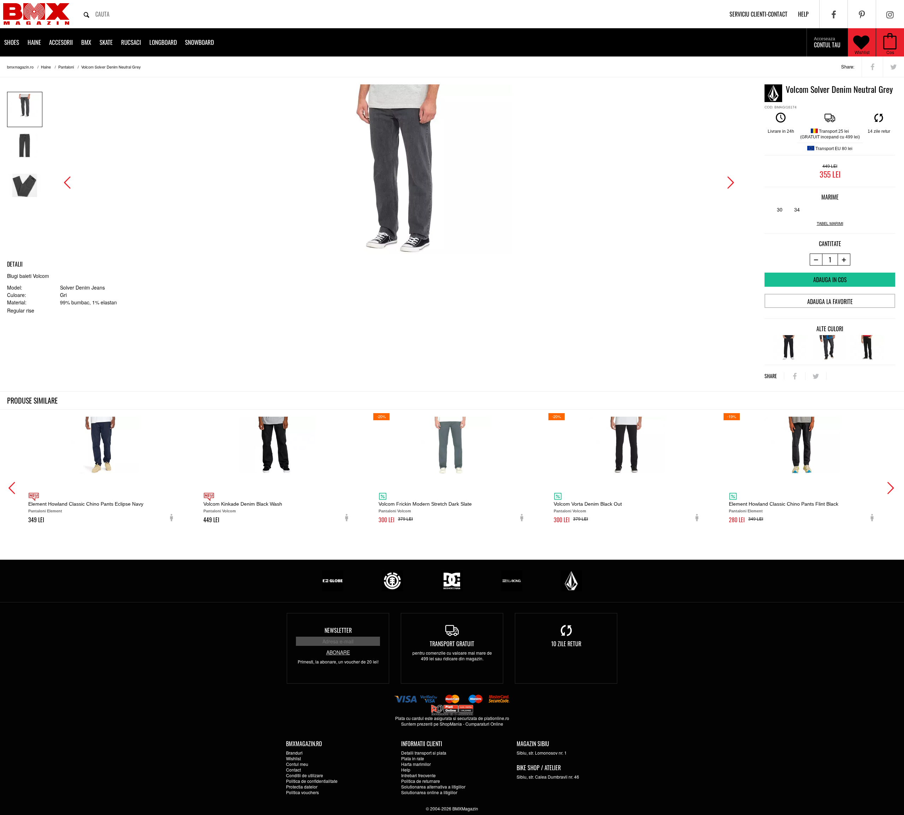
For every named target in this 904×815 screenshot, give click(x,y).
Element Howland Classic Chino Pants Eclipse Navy (85, 504)
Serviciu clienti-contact (758, 14)
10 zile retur (566, 643)
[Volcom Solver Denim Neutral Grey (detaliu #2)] (24, 189)
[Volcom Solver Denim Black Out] (867, 347)
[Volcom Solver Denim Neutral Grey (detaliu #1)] (24, 149)
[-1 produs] (816, 260)
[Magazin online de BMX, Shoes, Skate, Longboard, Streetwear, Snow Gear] (36, 14)
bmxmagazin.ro (20, 67)
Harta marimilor (416, 764)
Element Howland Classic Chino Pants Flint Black (783, 504)
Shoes (11, 42)
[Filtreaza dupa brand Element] (392, 580)
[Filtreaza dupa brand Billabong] (511, 580)
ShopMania (451, 724)
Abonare (338, 652)
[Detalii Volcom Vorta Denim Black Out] (627, 445)
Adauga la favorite (830, 301)
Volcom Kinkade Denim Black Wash (242, 504)
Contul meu (297, 764)
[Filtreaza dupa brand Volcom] (571, 580)
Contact (293, 770)
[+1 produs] (844, 260)
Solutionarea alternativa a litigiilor (433, 787)
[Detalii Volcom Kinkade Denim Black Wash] (277, 445)
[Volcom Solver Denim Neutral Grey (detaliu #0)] (24, 109)
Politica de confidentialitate (312, 781)
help (803, 14)
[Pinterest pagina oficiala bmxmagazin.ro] (862, 14)
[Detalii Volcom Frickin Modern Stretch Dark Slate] (452, 445)
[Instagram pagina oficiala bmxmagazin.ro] (890, 14)
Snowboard (199, 42)
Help (405, 770)
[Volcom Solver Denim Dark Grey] (828, 347)
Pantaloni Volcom (219, 511)
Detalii (15, 264)
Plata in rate (412, 758)
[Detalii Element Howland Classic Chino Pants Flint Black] (802, 445)
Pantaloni (66, 67)
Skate (106, 42)
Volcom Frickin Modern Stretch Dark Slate (425, 504)
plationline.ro (496, 718)
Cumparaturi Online (484, 724)
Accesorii (61, 42)
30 (780, 209)
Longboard (163, 42)
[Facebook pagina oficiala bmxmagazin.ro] (834, 14)
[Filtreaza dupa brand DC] (452, 580)
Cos (890, 52)
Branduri (294, 753)
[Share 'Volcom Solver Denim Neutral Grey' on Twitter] (893, 66)
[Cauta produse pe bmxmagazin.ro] (86, 14)
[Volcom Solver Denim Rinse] (790, 347)
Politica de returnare (420, 781)
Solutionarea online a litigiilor (429, 792)
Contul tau (827, 42)
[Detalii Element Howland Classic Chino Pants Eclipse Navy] (101, 445)
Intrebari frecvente (418, 775)
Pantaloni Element (45, 511)
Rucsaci (131, 42)
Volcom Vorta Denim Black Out (588, 504)
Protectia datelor (301, 787)
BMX (86, 42)
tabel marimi (830, 223)
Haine (34, 42)
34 (797, 209)
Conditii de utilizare (304, 775)
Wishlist (862, 52)
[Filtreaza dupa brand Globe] (332, 580)
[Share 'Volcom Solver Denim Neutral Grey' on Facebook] (872, 66)
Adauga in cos (830, 279)
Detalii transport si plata (423, 753)
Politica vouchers (302, 792)
